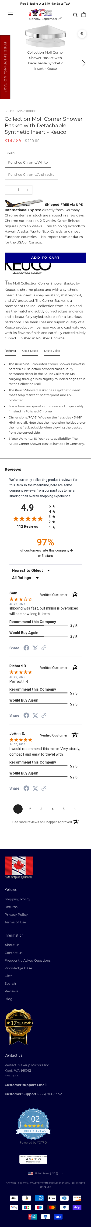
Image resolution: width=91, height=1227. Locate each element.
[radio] (65, 505)
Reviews (11, 991)
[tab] (10, 351)
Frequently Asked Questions (28, 960)
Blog (9, 999)
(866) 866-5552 (49, 1094)
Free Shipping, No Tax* (5, 67)
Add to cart (45, 257)
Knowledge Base (18, 968)
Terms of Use (15, 922)
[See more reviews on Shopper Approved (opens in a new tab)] (43, 648)
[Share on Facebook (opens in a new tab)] (26, 648)
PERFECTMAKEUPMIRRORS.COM (52, 1183)
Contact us (13, 953)
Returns (11, 907)
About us (12, 945)
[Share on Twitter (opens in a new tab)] (35, 648)
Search (10, 983)
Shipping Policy (17, 899)
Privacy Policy (16, 914)
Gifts (8, 976)
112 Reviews (31, 526)
